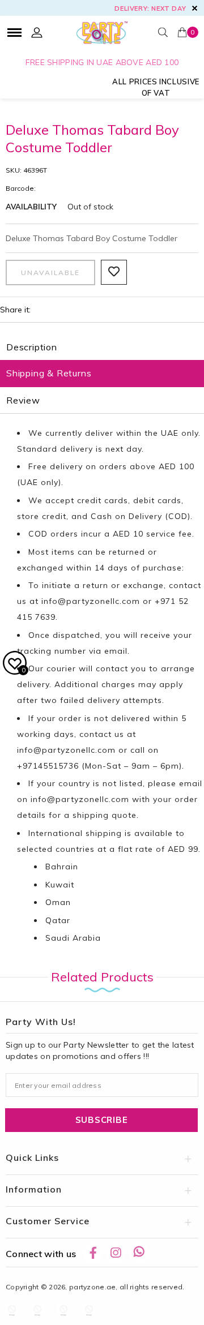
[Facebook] (93, 1252)
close (194, 8)
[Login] (37, 32)
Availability (31, 206)
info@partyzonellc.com (90, 601)
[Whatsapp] (139, 1252)
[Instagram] (115, 1252)
